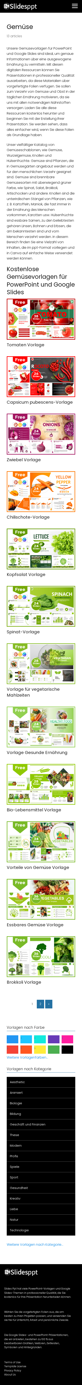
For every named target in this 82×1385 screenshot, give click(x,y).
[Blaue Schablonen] (16, 1039)
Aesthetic (17, 1082)
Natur (14, 1219)
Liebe (14, 1209)
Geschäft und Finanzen (27, 1124)
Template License (15, 1366)
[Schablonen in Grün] (57, 1049)
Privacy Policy (12, 1370)
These (14, 1135)
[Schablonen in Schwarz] (71, 1049)
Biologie (16, 1103)
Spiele (14, 1166)
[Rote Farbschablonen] (16, 1049)
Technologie (19, 1230)
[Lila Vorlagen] (57, 1039)
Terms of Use (12, 1362)
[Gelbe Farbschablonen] (43, 1049)
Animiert (16, 1092)
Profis (14, 1156)
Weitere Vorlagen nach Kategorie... (35, 1244)
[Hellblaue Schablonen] (29, 1039)
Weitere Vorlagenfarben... (27, 1057)
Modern (16, 1145)
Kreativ (15, 1198)
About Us (10, 1374)
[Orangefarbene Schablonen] (29, 1049)
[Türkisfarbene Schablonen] (43, 1039)
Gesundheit (19, 1188)
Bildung (15, 1114)
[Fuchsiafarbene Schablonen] (71, 1039)
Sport (14, 1177)
